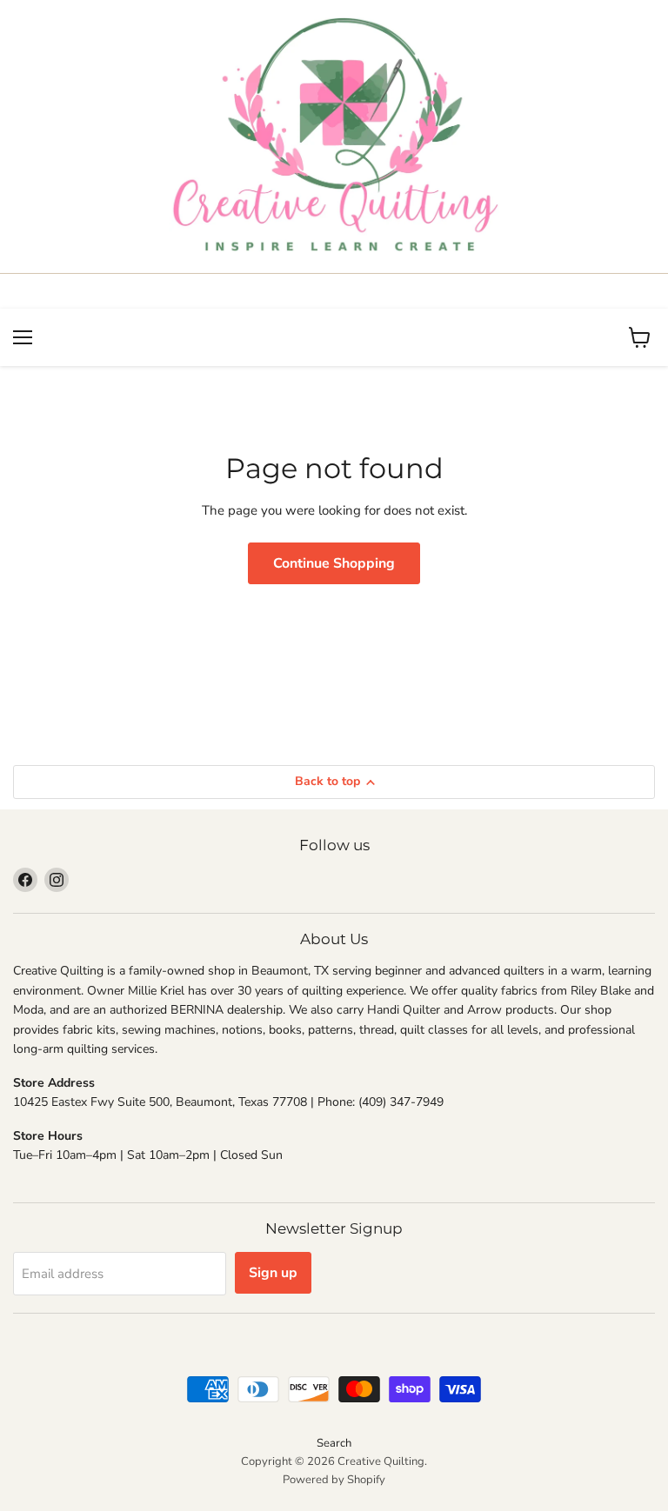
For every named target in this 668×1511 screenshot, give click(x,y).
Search (334, 1443)
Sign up (273, 1272)
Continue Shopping (334, 563)
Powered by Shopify (334, 1480)
